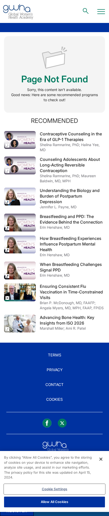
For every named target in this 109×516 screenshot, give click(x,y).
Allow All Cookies (54, 502)
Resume (20, 140)
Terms (54, 355)
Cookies (54, 399)
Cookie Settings (54, 489)
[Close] (100, 459)
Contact (54, 384)
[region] (54, 481)
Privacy (55, 369)
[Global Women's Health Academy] (18, 11)
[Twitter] (62, 423)
